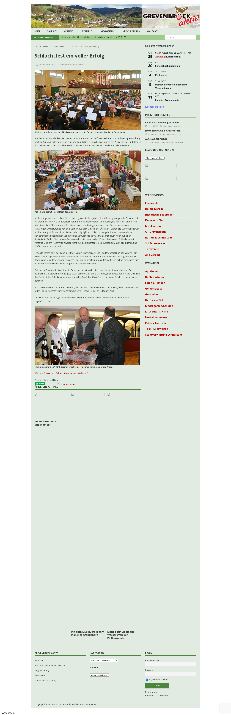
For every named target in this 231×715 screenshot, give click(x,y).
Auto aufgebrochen (156, 138)
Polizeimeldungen (157, 115)
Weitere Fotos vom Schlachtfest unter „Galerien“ (61, 373)
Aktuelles (39, 660)
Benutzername (152, 660)
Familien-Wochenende (167, 99)
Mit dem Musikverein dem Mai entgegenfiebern (87, 633)
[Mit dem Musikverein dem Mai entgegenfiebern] (88, 511)
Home (37, 31)
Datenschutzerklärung (45, 680)
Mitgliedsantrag (42, 670)
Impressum (40, 675)
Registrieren (151, 692)
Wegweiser (107, 31)
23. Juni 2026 (153, 126)
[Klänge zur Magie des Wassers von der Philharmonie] (124, 511)
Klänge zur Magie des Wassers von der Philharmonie (121, 635)
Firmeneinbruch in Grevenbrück (163, 130)
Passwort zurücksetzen (156, 695)
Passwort (149, 669)
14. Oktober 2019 (47, 64)
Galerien (52, 31)
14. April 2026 (153, 142)
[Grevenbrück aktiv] (115, 26)
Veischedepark (131, 31)
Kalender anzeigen (154, 106)
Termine (87, 31)
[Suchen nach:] (180, 37)
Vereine (68, 31)
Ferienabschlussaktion (167, 65)
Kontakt (152, 31)
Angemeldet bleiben (158, 679)
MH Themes (90, 704)
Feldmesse (161, 75)
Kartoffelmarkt (173, 56)
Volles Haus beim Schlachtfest (45, 423)
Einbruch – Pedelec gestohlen (162, 122)
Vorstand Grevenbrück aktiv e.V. (50, 665)
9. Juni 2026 (152, 134)
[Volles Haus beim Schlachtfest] (51, 405)
